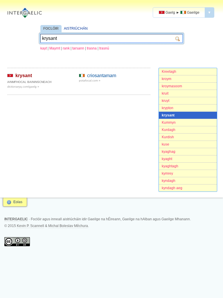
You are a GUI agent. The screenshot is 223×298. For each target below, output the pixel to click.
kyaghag (168, 152)
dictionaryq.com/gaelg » (23, 86)
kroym (166, 79)
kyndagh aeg (172, 188)
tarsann (78, 48)
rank (66, 48)
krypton (167, 108)
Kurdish (168, 137)
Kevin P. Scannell (30, 226)
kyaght (167, 159)
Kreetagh (169, 72)
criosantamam (101, 75)
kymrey (167, 173)
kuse (165, 144)
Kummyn (169, 122)
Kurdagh (168, 130)
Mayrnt (54, 48)
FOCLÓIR (51, 28)
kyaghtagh (170, 166)
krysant (168, 115)
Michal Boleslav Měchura (68, 226)
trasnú (104, 48)
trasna (92, 48)
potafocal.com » (89, 80)
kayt (43, 48)
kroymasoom (172, 86)
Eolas (17, 202)
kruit (165, 93)
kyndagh (168, 181)
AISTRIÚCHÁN (76, 28)
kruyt (165, 101)
